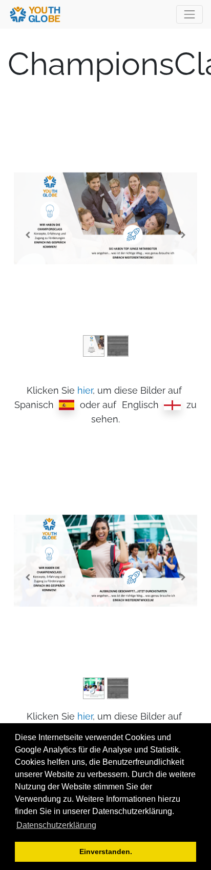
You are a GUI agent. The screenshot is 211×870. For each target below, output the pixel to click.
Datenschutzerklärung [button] (56, 825)
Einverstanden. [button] (105, 851)
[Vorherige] (27, 235)
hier (85, 390)
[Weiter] (183, 235)
